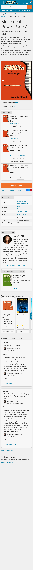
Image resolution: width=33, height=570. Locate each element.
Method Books (8, 14)
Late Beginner (21, 201)
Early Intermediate (22, 204)
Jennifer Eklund (22, 212)
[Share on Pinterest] (31, 190)
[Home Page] (2, 14)
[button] (2, 2)
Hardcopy (20, 209)
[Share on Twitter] (29, 190)
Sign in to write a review (7, 462)
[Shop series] (7, 280)
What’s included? (14, 123)
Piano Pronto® (21, 214)
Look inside (28, 60)
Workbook (20, 206)
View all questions (7, 451)
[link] (11, 3)
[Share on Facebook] (27, 190)
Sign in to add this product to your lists (11, 190)
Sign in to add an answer (10, 383)
